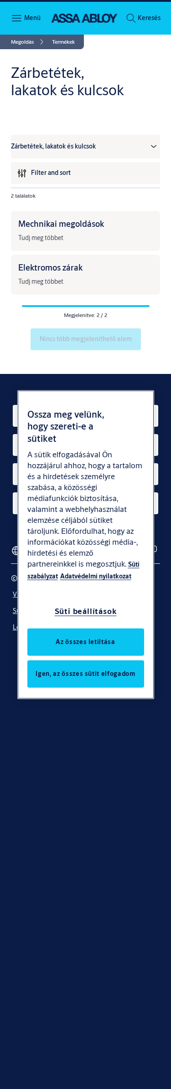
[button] (149, 18)
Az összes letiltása (85, 642)
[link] (29, 41)
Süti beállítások (86, 611)
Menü (32, 18)
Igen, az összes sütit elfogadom (85, 674)
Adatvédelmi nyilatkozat (95, 576)
